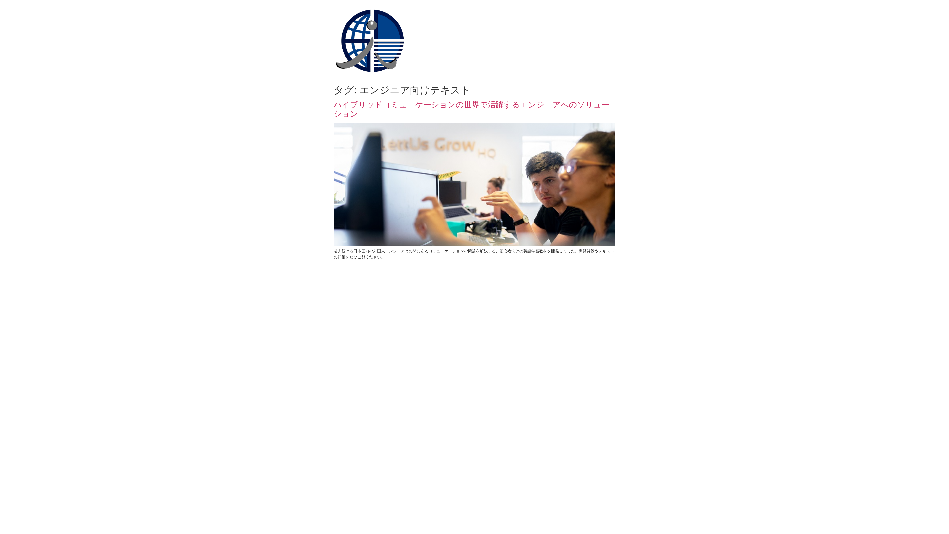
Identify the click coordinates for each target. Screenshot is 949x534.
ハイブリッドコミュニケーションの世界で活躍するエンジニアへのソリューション (471, 109)
